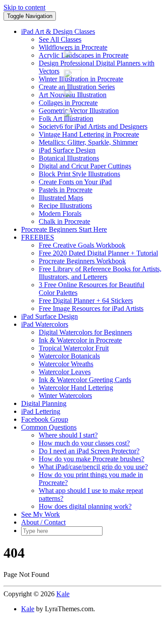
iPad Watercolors (44, 324)
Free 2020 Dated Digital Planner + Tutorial (98, 253)
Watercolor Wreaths (66, 364)
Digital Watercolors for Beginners (85, 332)
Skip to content (24, 7)
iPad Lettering (40, 411)
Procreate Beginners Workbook (82, 261)
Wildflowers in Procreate (73, 47)
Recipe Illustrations (65, 205)
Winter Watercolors (65, 395)
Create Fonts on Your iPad (75, 182)
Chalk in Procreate (64, 221)
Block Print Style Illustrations (79, 174)
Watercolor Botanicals (69, 356)
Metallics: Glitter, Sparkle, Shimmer (88, 142)
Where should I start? (68, 435)
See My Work (40, 514)
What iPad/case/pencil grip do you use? (93, 466)
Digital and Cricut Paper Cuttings (85, 166)
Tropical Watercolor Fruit (74, 348)
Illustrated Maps (61, 197)
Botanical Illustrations (69, 158)
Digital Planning (43, 403)
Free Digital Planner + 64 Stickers (86, 300)
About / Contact (43, 522)
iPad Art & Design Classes (58, 31)
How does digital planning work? (85, 506)
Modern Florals (60, 213)
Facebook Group (44, 419)
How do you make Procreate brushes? (91, 459)
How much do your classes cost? (84, 443)
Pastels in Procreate (65, 189)
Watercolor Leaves (65, 372)
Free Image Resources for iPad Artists (91, 308)
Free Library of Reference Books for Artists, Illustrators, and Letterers (100, 273)
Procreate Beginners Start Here (64, 229)
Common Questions (49, 427)
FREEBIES (37, 237)
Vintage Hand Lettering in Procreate (89, 134)
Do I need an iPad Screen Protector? (89, 451)
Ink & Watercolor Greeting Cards (85, 379)
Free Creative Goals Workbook (82, 245)
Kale (63, 594)
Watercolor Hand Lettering (76, 387)
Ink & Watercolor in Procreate (80, 340)
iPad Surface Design (67, 150)
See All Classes (60, 39)
